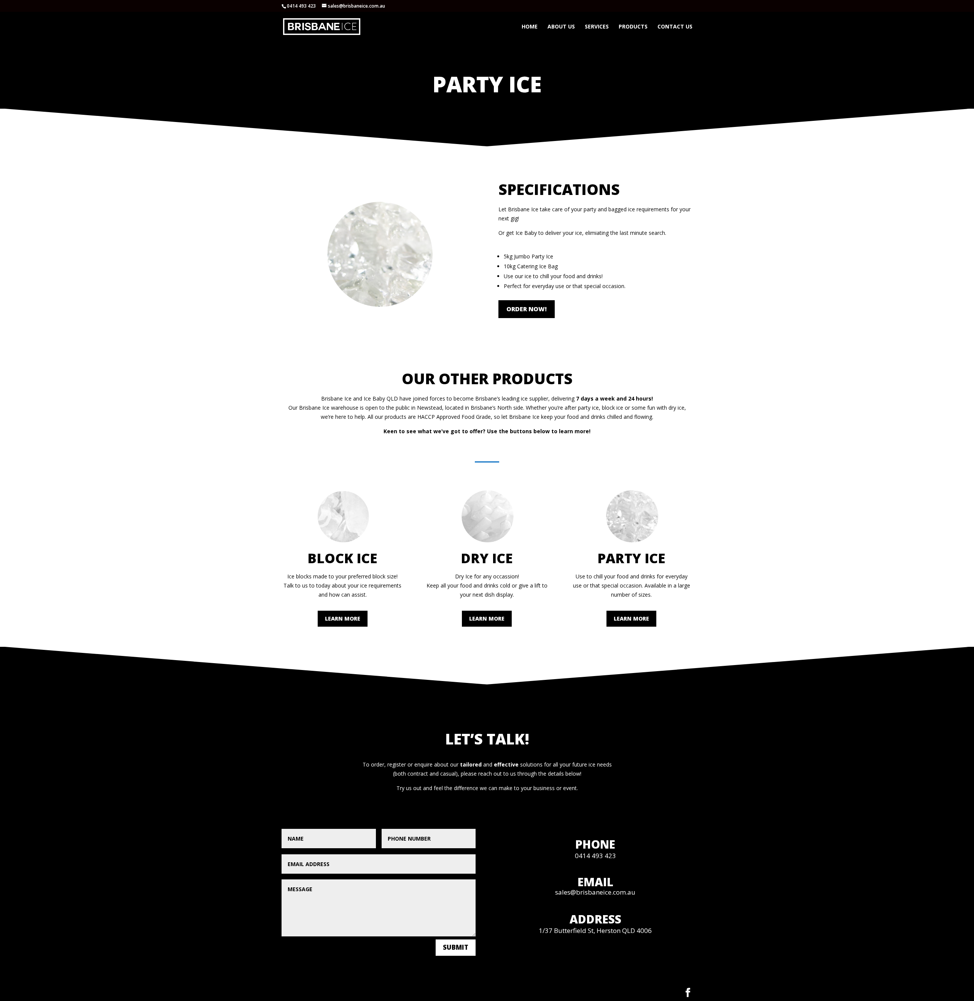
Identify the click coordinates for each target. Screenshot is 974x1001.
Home (530, 27)
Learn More (342, 618)
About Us (561, 27)
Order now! (526, 309)
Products (633, 27)
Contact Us (674, 27)
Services (597, 27)
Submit (455, 947)
